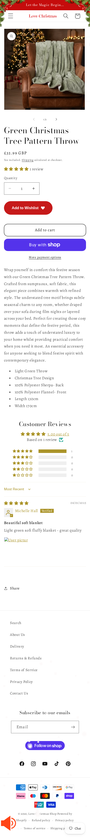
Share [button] (15, 588)
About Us (17, 634)
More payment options (45, 257)
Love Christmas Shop (42, 814)
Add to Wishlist (25, 208)
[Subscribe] (72, 727)
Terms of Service (24, 669)
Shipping (28, 160)
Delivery (17, 646)
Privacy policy (64, 820)
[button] (17, 169)
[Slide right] (56, 119)
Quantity (10, 178)
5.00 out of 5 (58, 434)
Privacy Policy (21, 681)
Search (16, 622)
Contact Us (19, 693)
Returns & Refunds (26, 658)
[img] (16, 503)
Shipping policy (60, 828)
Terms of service (35, 828)
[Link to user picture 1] (16, 549)
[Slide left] (33, 119)
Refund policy (41, 820)
